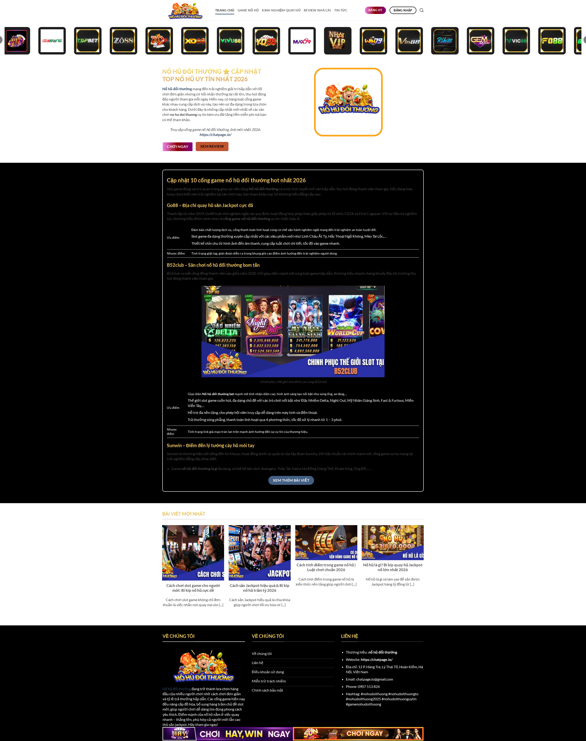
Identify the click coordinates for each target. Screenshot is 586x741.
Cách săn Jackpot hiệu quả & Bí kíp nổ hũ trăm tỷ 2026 (259, 588)
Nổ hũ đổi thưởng (177, 689)
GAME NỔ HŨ (248, 10)
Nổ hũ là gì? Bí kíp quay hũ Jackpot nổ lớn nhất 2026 (393, 567)
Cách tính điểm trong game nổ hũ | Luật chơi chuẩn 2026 (326, 567)
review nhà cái (317, 10)
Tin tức (340, 10)
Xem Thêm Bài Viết (291, 480)
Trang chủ (224, 10)
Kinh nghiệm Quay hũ (281, 10)
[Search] (421, 10)
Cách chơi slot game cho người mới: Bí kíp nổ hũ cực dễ (193, 588)
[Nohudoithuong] (185, 10)
